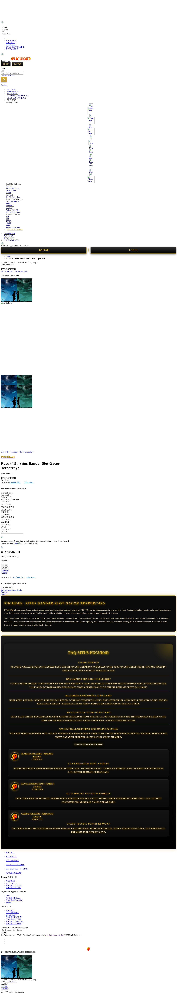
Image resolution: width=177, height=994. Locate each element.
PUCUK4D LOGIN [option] (5, 526)
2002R (8, 221)
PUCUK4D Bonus (13, 898)
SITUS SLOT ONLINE (15, 47)
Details (3, 594)
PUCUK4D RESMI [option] (5, 531)
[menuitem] (11, 89)
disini (16, 543)
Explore (4, 85)
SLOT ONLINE (12, 49)
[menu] (88, 159)
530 (7, 217)
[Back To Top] (2, 990)
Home (8, 256)
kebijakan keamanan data (54, 935)
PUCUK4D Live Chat (14, 900)
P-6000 (8, 193)
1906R (8, 223)
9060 (8, 225)
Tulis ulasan (28, 482)
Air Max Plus (11, 190)
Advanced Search (7, 75)
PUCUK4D (10, 43)
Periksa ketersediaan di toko (11, 590)
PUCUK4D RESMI (13, 873)
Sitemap (9, 902)
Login (6, 64)
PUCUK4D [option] (5, 501)
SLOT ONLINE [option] (7, 507)
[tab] (88, 85)
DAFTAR (44, 250)
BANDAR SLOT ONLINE (16, 869)
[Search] (4, 79)
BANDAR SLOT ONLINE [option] (7, 516)
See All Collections (13, 197)
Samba (8, 204)
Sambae (9, 208)
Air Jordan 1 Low (12, 188)
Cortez (8, 186)
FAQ (8, 896)
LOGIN (133, 250)
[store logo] (20, 61)
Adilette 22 (10, 206)
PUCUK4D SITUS (13, 888)
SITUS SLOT (11, 45)
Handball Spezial (12, 201)
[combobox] (12, 73)
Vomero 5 (9, 195)
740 (7, 219)
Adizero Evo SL (12, 210)
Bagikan (4, 592)
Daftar (17, 64)
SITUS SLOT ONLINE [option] (6, 511)
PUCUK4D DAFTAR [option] (5, 521)
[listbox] (35, 516)
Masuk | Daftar (11, 40)
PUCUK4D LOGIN (11, 240)
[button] (6, 379)
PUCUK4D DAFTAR (14, 921)
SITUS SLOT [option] (6, 504)
